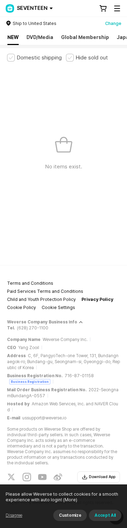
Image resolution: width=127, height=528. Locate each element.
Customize (70, 515)
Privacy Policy (97, 299)
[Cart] (103, 8)
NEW (13, 37)
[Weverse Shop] (10, 8)
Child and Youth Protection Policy (41, 299)
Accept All (105, 515)
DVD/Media (39, 37)
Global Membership (85, 37)
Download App (102, 477)
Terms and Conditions (30, 283)
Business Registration (30, 382)
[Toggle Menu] (117, 8)
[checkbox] (34, 58)
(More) (70, 499)
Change (113, 23)
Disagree (14, 515)
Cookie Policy (21, 307)
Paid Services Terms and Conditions (45, 291)
